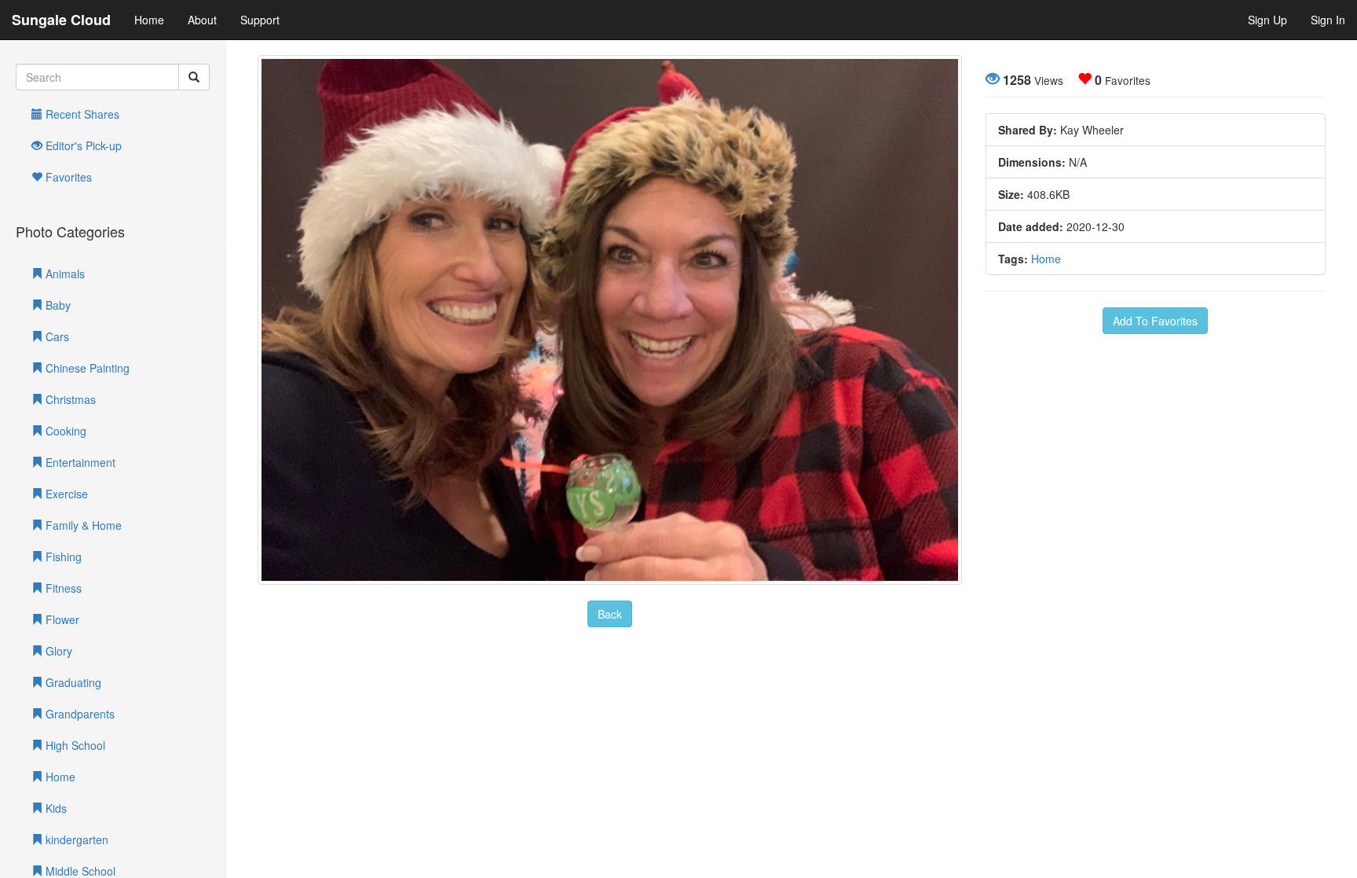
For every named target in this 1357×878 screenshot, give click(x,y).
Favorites (67, 177)
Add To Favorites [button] (1155, 321)
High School (73, 745)
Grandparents (78, 714)
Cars (55, 336)
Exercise (65, 493)
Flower (60, 619)
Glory (57, 651)
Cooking (64, 431)
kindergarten (75, 839)
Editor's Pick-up (82, 145)
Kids (54, 808)
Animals (63, 273)
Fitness (62, 588)
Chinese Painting (86, 368)
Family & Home (82, 525)
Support (260, 20)
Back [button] (610, 614)
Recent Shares (80, 114)
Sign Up (1267, 20)
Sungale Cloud (61, 19)
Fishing (62, 556)
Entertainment (78, 462)
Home (149, 20)
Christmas (69, 399)
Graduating (71, 682)
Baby (56, 305)
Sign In (1328, 20)
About (202, 20)
